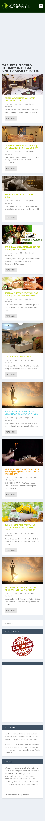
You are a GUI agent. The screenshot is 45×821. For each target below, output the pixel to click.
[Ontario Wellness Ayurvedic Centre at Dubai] (22, 84)
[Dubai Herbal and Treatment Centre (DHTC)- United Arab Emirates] (22, 512)
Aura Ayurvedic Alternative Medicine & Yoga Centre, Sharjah (22, 412)
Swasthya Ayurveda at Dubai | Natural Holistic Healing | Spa (21, 146)
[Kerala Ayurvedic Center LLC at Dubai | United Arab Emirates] (22, 283)
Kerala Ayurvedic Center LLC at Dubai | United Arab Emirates (21, 294)
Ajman (27, 477)
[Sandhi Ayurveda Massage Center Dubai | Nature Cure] (22, 234)
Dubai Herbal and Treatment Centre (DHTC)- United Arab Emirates (20, 527)
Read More (10, 118)
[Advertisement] (22, 36)
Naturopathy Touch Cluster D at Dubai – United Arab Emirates (22, 588)
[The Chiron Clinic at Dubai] (22, 338)
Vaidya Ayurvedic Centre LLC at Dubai (21, 196)
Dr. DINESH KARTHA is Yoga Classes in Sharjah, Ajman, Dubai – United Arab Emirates (22, 471)
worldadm (10, 104)
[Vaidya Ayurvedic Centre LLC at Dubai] (22, 183)
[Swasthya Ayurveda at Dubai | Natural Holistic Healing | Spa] (22, 134)
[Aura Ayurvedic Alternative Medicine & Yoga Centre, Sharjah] (22, 395)
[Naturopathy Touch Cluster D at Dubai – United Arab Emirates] (22, 570)
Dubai (27, 104)
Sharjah (27, 418)
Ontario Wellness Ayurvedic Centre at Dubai (20, 99)
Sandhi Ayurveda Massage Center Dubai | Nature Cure (22, 248)
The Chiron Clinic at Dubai (19, 356)
